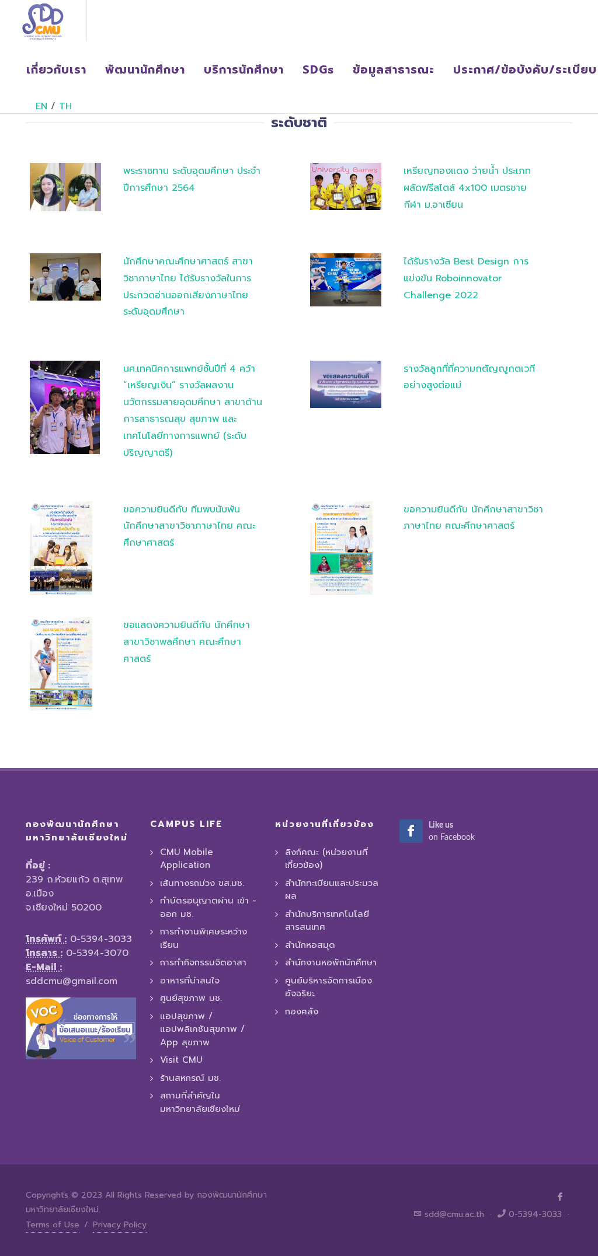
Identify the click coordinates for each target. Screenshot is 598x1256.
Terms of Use (52, 1225)
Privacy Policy (120, 1225)
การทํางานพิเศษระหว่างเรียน (203, 938)
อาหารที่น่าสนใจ (190, 980)
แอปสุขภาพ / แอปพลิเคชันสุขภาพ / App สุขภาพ (202, 1029)
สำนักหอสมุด (310, 944)
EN (41, 106)
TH (65, 106)
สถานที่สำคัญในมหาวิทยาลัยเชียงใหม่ (200, 1102)
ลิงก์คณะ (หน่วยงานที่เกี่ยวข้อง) (326, 859)
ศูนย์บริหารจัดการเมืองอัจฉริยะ (328, 987)
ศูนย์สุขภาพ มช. (191, 998)
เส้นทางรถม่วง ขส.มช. (202, 883)
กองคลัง (301, 1011)
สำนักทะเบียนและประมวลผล (331, 890)
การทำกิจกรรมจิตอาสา (203, 962)
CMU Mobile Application (186, 859)
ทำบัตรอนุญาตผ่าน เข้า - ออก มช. (208, 907)
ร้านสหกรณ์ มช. (190, 1078)
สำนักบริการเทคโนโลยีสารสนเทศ (327, 921)
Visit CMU (181, 1059)
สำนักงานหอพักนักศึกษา (331, 962)
